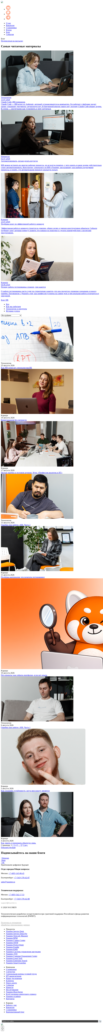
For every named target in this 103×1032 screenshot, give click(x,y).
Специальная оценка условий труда (21, 974)
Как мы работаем (13, 306)
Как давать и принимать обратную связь (18, 843)
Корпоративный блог (15, 1012)
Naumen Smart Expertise (16, 963)
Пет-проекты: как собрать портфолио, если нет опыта (24, 675)
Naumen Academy (13, 996)
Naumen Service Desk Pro (16, 934)
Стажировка (11, 28)
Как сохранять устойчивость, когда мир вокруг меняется (25, 791)
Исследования (12, 990)
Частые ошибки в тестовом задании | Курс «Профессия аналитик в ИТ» (31, 473)
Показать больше (8, 847)
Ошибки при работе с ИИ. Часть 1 (15, 727)
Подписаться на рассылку (12, 41)
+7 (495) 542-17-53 (16, 895)
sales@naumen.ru (8, 882)
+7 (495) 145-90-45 (16, 873)
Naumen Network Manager (17, 936)
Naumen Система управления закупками (23, 952)
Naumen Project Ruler (15, 945)
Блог (8, 32)
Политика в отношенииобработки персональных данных (15, 924)
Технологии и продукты (16, 309)
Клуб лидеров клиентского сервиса (21, 994)
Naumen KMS (12, 949)
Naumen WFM (12, 943)
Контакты (10, 999)
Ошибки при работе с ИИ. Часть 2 (15, 525)
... (19, 845)
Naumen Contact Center (15, 940)
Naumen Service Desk (15, 931)
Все (7, 304)
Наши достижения (14, 978)
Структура (10, 972)
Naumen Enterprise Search (16, 961)
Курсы (9, 30)
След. (25, 845)
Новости (9, 987)
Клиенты (10, 981)
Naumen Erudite (12, 947)
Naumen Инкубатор (14, 992)
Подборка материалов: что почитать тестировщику (23, 577)
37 (21, 845)
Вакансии (10, 25)
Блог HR (4, 300)
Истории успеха (13, 311)
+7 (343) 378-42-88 (22, 899)
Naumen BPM (12, 938)
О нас (8, 23)
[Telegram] (3, 1017)
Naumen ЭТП (11, 954)
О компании (11, 969)
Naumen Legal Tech (14, 958)
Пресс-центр (11, 983)
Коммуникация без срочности (14, 420)
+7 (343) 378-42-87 (22, 878)
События (10, 34)
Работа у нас (11, 1005)
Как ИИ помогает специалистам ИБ (16, 368)
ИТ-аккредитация (13, 976)
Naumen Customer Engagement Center (21, 956)
